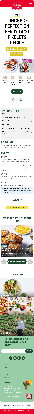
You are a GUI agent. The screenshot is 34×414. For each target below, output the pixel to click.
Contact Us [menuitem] (7, 382)
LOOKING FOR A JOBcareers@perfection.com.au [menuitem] (13, 391)
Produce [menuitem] (6, 364)
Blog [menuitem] (5, 374)
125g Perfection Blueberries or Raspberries (16, 128)
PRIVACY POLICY (6, 405)
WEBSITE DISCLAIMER (26, 405)
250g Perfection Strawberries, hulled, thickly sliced (16, 132)
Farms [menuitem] (5, 371)
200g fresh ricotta (8, 121)
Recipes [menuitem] (6, 367)
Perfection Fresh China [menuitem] (11, 396)
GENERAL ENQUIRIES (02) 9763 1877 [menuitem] (9, 385)
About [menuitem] (5, 377)
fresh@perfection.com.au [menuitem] (12, 388)
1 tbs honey (5, 124)
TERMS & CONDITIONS (16, 405)
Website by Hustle (17, 412)
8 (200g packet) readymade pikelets (13, 117)
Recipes (17, 15)
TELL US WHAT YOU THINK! (17, 207)
